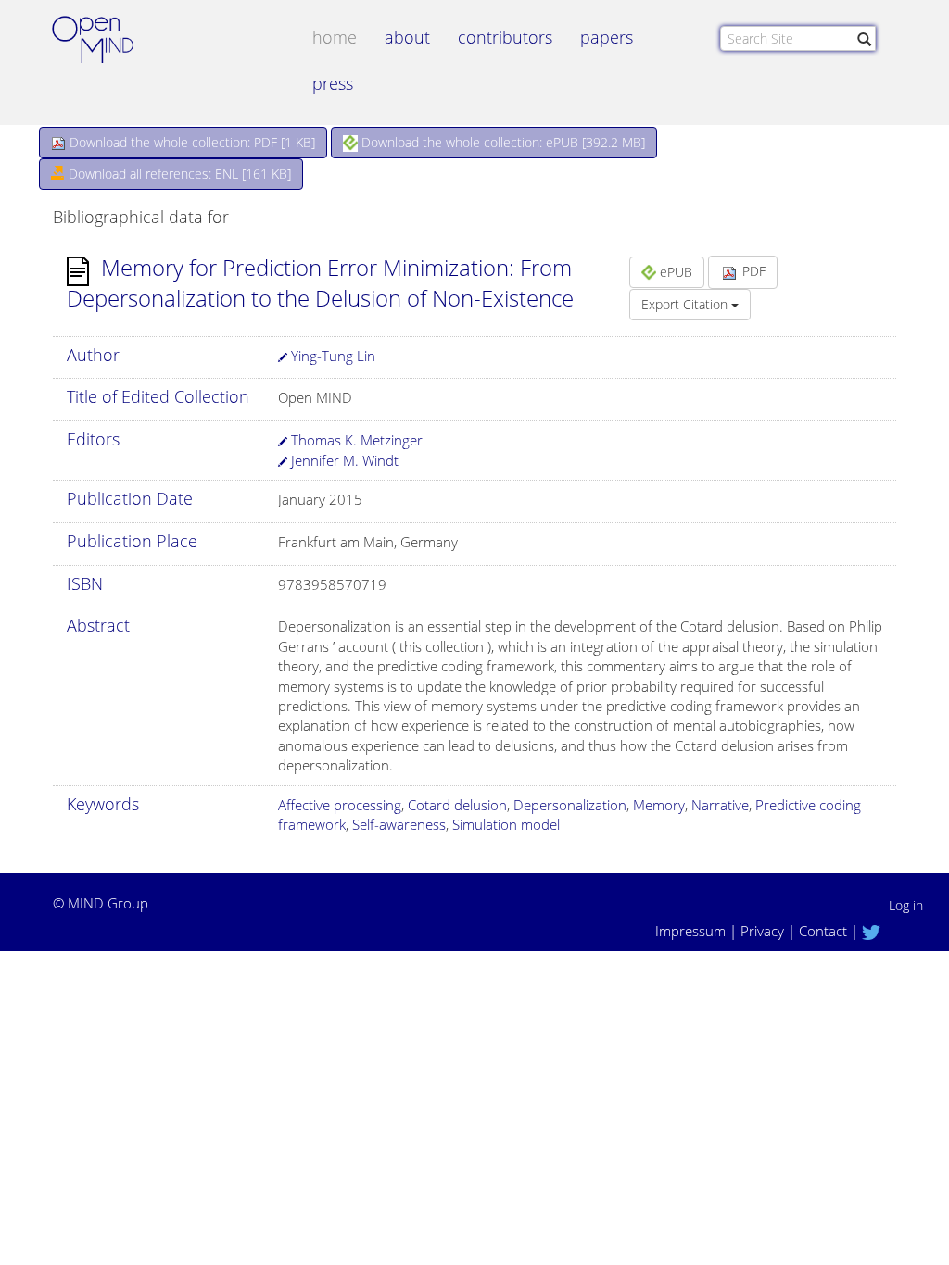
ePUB (674, 272)
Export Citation (686, 304)
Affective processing (339, 804)
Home (334, 37)
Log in (906, 905)
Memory (659, 804)
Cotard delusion (457, 804)
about (407, 37)
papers (606, 37)
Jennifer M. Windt (343, 460)
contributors (505, 37)
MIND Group (108, 903)
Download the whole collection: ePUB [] (501, 142)
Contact (823, 930)
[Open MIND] (110, 41)
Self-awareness (399, 824)
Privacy (762, 930)
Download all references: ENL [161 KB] (178, 173)
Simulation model (506, 824)
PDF (752, 271)
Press (332, 83)
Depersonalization (569, 804)
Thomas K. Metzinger (355, 440)
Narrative (720, 804)
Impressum (690, 930)
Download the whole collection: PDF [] (190, 142)
